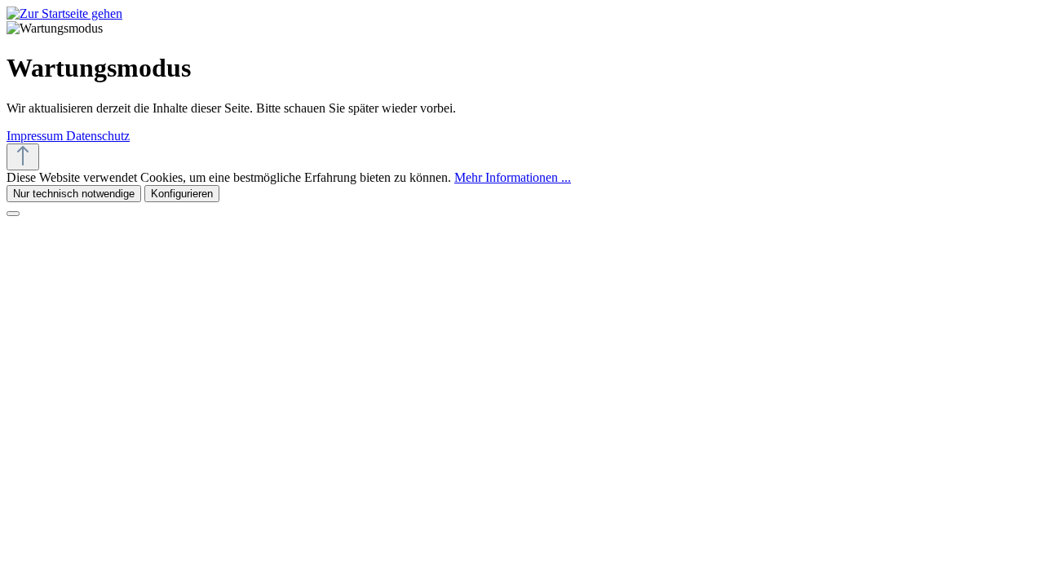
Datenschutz (98, 136)
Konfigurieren (182, 194)
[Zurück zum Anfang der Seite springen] (23, 156)
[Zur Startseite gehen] (64, 13)
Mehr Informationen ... (512, 177)
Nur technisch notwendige (74, 194)
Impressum (36, 136)
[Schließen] (13, 213)
